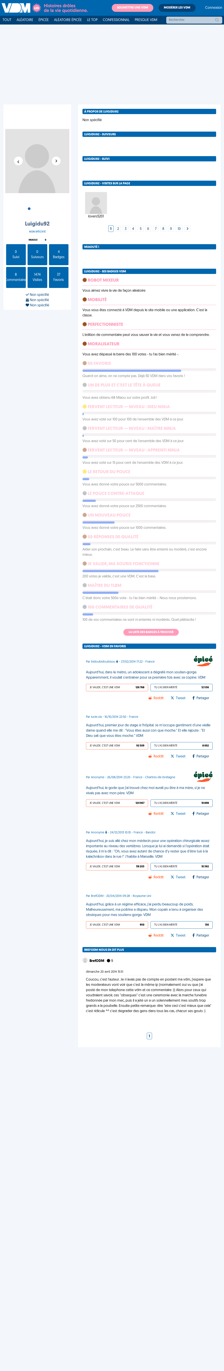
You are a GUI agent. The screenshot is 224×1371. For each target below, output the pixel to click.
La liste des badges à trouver (151, 632)
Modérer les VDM (177, 7)
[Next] (187, 229)
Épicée (43, 20)
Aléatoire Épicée (68, 20)
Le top (92, 20)
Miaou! (33, 240)
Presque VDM (146, 20)
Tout (7, 20)
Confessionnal (116, 20)
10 (179, 229)
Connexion (213, 8)
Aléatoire (25, 20)
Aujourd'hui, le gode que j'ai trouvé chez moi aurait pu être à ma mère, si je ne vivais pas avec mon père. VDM (145, 790)
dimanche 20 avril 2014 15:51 (104, 972)
